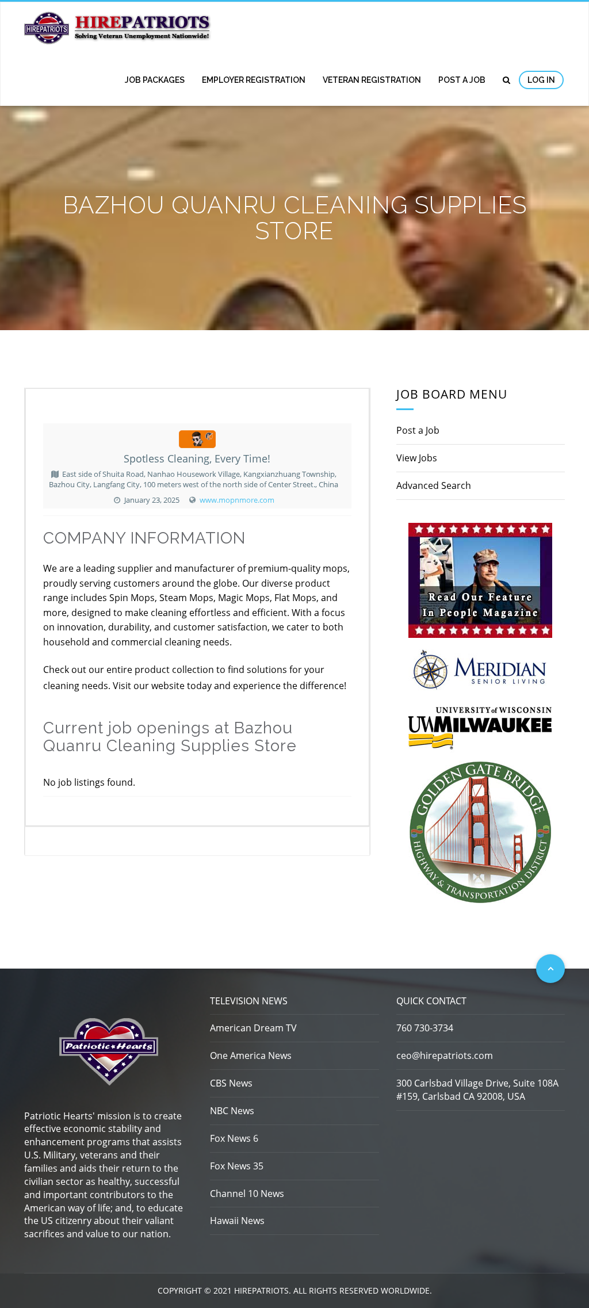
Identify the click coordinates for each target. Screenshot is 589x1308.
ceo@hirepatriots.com (444, 1055)
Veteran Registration (372, 80)
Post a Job (461, 80)
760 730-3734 (424, 1028)
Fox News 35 (236, 1166)
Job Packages (155, 80)
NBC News (232, 1110)
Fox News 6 (234, 1138)
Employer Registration (253, 80)
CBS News (231, 1083)
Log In (541, 80)
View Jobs (416, 458)
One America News (251, 1055)
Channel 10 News (247, 1193)
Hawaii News (237, 1220)
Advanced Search (433, 485)
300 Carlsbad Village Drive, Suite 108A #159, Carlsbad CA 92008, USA (477, 1090)
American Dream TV (253, 1028)
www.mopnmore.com (237, 500)
